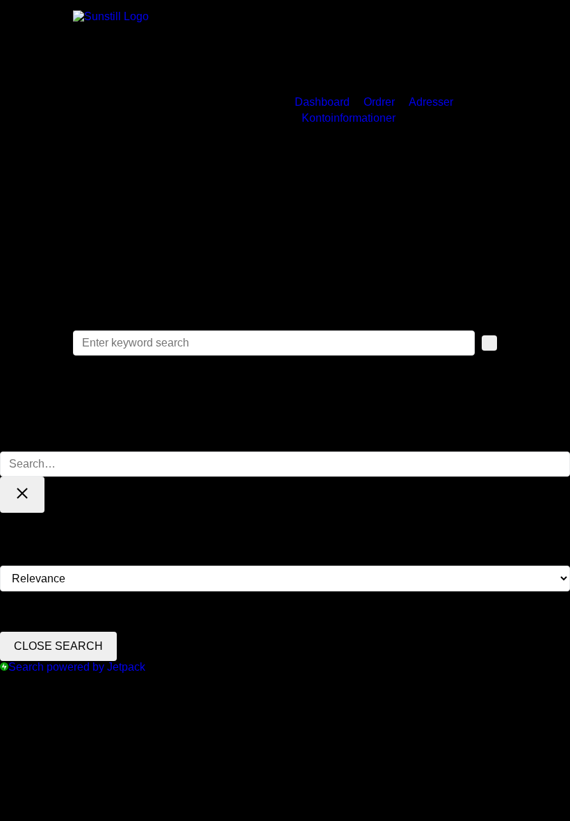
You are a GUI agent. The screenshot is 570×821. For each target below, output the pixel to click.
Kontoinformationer (349, 118)
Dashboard (322, 102)
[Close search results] (22, 495)
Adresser (431, 102)
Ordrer (379, 102)
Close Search (58, 646)
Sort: (11, 559)
